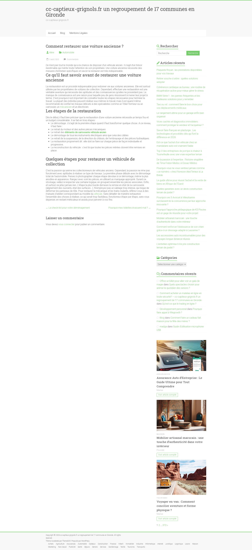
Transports (141, 547)
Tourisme (162, 498)
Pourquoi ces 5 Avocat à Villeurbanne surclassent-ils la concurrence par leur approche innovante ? (181, 201)
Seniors (95, 547)
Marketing (52, 547)
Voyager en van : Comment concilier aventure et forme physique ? (176, 506)
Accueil (52, 33)
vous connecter (66, 224)
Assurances (163, 374)
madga (163, 326)
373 (164, 525)
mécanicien (66, 107)
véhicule (98, 193)
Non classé (62, 547)
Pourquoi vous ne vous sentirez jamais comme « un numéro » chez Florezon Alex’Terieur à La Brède (181, 172)
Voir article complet (167, 395)
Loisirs (187, 544)
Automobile (68, 52)
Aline (51, 52)
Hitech (120, 544)
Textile (122, 547)
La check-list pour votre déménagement (68, 207)
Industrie (139, 544)
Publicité (72, 547)
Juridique (169, 544)
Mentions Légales (79, 33)
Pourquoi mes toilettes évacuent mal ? (129, 207)
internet (160, 544)
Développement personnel (173, 309)
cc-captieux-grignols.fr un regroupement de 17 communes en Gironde (120, 11)
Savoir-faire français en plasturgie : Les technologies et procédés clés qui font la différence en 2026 (177, 134)
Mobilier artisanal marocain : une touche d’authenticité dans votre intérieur (180, 442)
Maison (161, 434)
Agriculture (60, 544)
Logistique (179, 544)
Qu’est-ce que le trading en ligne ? (179, 303)
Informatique (150, 544)
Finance (113, 544)
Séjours (87, 547)
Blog (62, 33)
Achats (51, 544)
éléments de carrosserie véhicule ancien (85, 132)
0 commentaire (72, 59)
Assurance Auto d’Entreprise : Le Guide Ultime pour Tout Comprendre (179, 382)
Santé (80, 547)
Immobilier (130, 544)
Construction (103, 544)
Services (103, 547)
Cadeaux (92, 544)
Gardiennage (113, 547)
